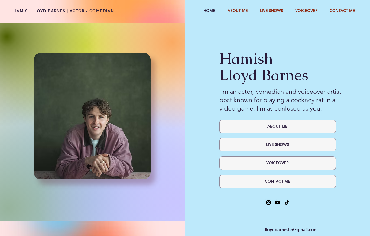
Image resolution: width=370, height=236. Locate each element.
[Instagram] (268, 202)
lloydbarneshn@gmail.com (291, 229)
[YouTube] (278, 202)
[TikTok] (287, 202)
